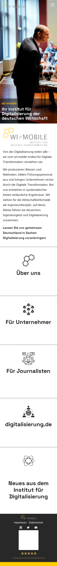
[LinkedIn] (21, 527)
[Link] (14, 5)
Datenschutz (36, 522)
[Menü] (53, 5)
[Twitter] (28, 527)
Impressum (20, 522)
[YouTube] (36, 527)
